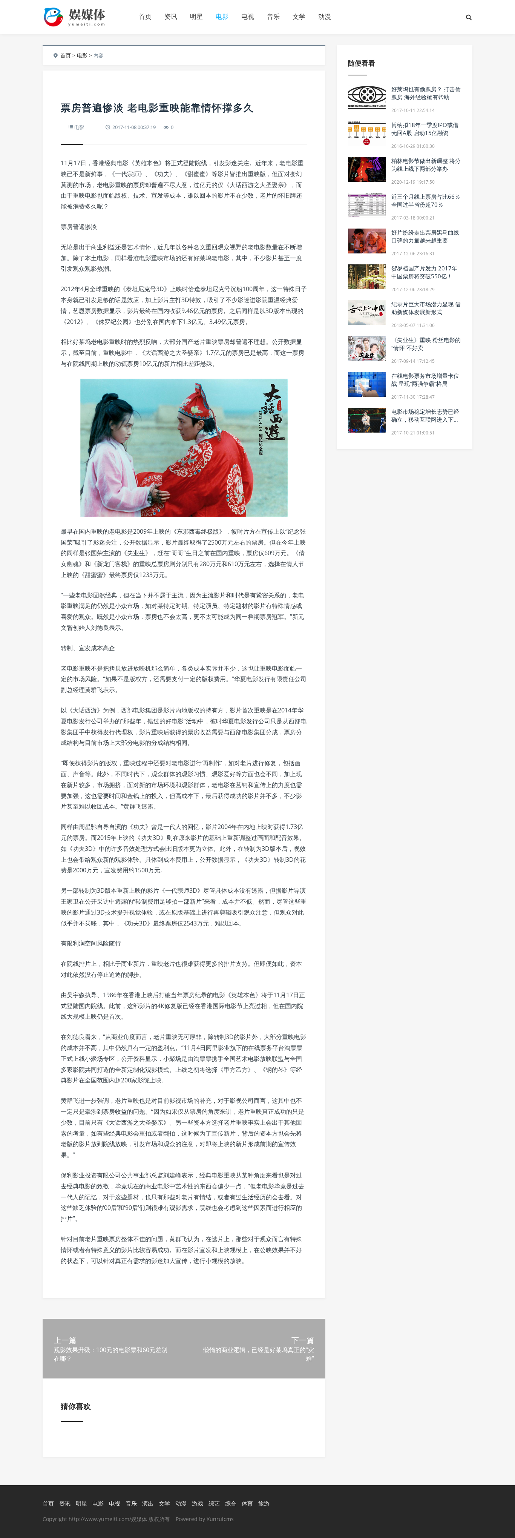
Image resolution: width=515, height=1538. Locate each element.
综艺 (214, 1503)
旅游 (264, 1503)
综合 (230, 1503)
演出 (147, 1503)
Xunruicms (220, 1519)
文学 (299, 16)
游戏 (197, 1503)
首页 (145, 16)
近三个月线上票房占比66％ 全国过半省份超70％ (425, 200)
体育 (247, 1503)
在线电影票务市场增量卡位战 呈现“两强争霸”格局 (425, 379)
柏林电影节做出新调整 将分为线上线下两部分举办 (426, 164)
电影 (222, 16)
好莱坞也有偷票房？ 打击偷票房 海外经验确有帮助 (426, 93)
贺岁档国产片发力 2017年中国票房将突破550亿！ (424, 272)
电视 (247, 16)
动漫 (324, 16)
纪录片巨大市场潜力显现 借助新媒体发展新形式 (426, 308)
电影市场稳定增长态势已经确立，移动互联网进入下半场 (425, 419)
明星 (196, 16)
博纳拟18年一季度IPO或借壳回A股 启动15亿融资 (424, 129)
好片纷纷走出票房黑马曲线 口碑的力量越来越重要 (425, 236)
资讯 (170, 16)
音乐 (273, 16)
